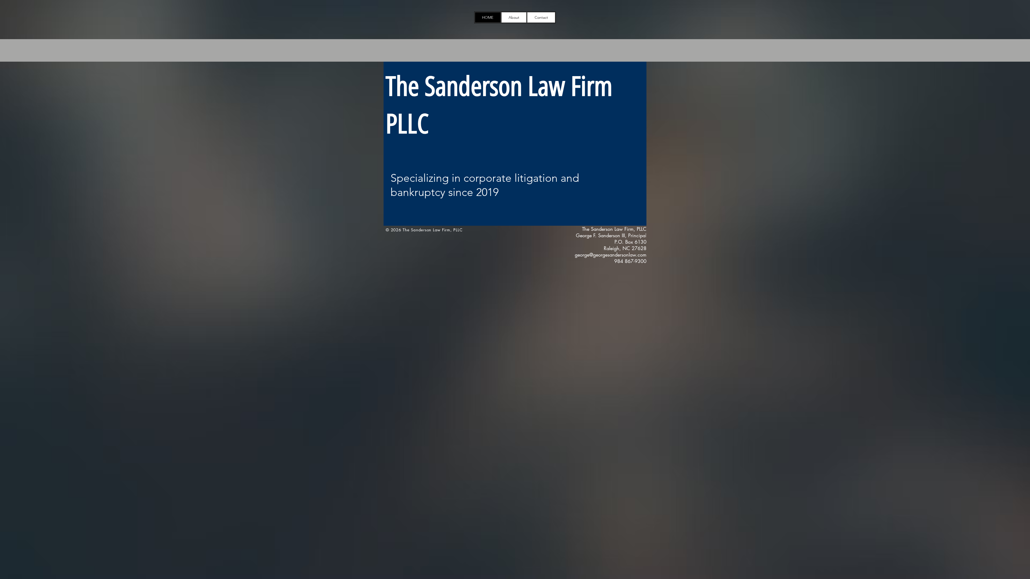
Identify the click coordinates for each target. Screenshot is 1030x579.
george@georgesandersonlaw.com (610, 254)
